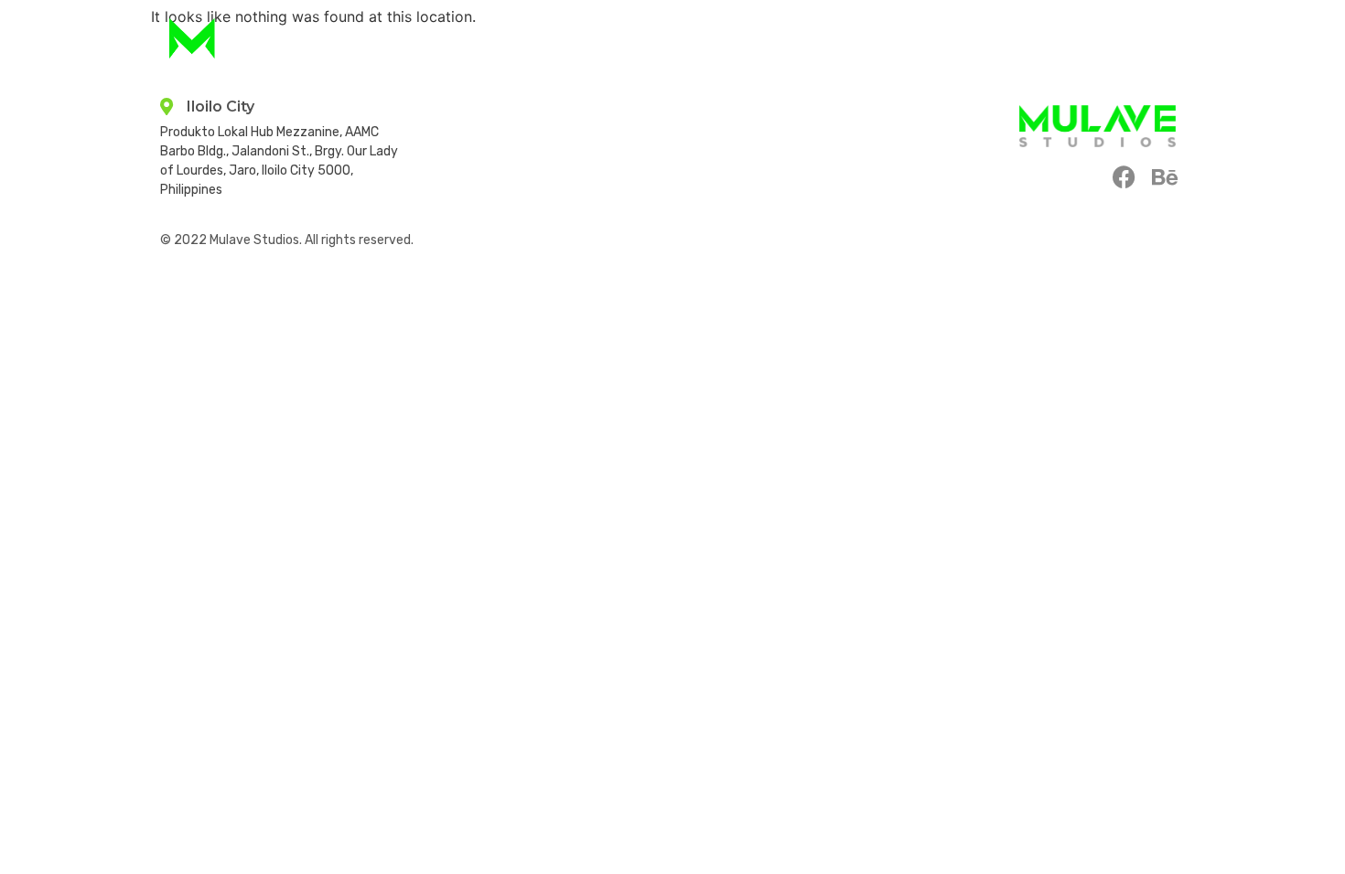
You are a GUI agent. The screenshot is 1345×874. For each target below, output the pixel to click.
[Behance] (1164, 176)
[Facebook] (1124, 176)
